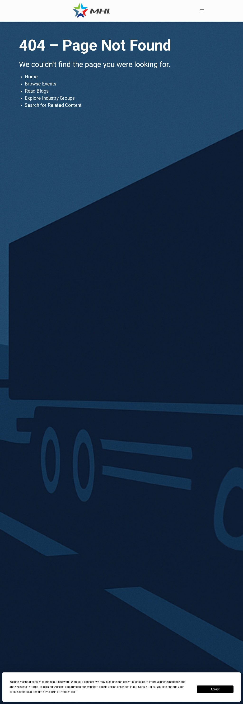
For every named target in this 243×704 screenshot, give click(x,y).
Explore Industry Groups (50, 98)
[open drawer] (202, 11)
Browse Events (40, 84)
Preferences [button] (67, 692)
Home (31, 77)
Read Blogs (37, 91)
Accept (215, 689)
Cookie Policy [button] (146, 687)
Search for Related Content (53, 105)
